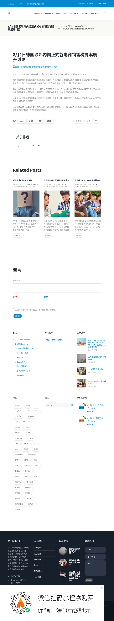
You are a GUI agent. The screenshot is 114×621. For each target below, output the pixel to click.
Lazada (17, 427)
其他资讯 (20, 357)
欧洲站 (27, 471)
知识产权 (28, 487)
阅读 (47, 340)
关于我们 (37, 559)
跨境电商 (18, 498)
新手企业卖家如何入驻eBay (97, 357)
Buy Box (18, 411)
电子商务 (30, 482)
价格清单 (37, 547)
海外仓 (17, 476)
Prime (27, 433)
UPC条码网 (38, 13)
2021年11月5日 (18, 184)
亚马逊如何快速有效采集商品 (97, 382)
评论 (54, 340)
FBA (16, 422)
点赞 (60, 340)
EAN (28, 411)
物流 (26, 476)
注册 (99, 4)
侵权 (16, 460)
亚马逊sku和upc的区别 (22, 180)
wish (16, 449)
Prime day (19, 438)
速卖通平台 (19, 504)
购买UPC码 (38, 565)
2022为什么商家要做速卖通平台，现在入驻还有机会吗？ (74, 576)
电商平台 (18, 482)
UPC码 (26, 443)
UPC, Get (36, 145)
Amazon (18, 405)
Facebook (30, 416)
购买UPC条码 (61, 13)
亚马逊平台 (19, 455)
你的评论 (16, 280)
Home (60, 26)
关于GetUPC (95, 13)
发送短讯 (89, 580)
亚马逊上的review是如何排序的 (88, 180)
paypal (17, 433)
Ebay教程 (20, 366)
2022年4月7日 (92, 350)
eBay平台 (18, 416)
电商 (40, 121)
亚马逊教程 (20, 371)
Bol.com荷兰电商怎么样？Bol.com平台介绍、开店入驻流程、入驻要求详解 (97, 343)
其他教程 (20, 375)
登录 (104, 4)
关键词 (26, 460)
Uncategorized (21, 186)
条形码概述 (49, 13)
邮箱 (45, 297)
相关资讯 (69, 26)
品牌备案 (27, 465)
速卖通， (31, 504)
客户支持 (81, 4)
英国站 (27, 493)
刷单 (35, 460)
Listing (28, 427)
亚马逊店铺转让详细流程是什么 (56, 180)
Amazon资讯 (79, 26)
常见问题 (90, 4)
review (30, 438)
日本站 (17, 471)
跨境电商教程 (73, 13)
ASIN (28, 405)
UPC (16, 443)
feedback (26, 422)
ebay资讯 (20, 353)
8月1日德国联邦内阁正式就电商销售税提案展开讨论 (55, 57)
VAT (35, 443)
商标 (36, 465)
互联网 (26, 449)
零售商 (17, 509)
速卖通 (29, 498)
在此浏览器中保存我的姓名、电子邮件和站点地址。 (36, 309)
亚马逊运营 (32, 455)
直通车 (17, 487)
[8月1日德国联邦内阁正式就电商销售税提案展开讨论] (57, 66)
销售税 (49, 121)
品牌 (16, 465)
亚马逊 (31, 121)
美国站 (17, 493)
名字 (14, 297)
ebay (22, 121)
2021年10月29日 (49, 184)
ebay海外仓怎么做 (95, 369)
